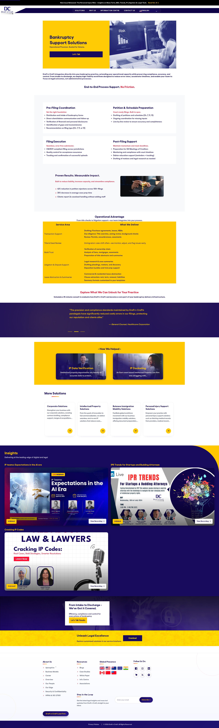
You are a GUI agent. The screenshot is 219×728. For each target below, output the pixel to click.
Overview (49, 679)
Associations (85, 683)
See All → (212, 450)
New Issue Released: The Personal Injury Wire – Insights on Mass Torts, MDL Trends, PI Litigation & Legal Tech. (109, 3)
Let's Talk (76, 54)
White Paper (85, 675)
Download (133, 638)
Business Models (52, 672)
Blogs (82, 668)
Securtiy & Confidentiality (56, 691)
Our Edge (49, 687)
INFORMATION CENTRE (109, 10)
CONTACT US (129, 10)
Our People (50, 683)
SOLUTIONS (80, 10)
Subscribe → (146, 700)
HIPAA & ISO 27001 (53, 695)
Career (48, 675)
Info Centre (84, 679)
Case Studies (85, 672)
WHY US (92, 10)
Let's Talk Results (78, 620)
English (145, 10)
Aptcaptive (51, 667)
